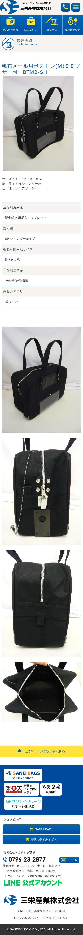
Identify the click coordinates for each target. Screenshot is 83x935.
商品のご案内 (10, 30)
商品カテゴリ (31, 30)
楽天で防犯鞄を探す (44, 839)
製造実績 (52, 30)
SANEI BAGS (44, 829)
